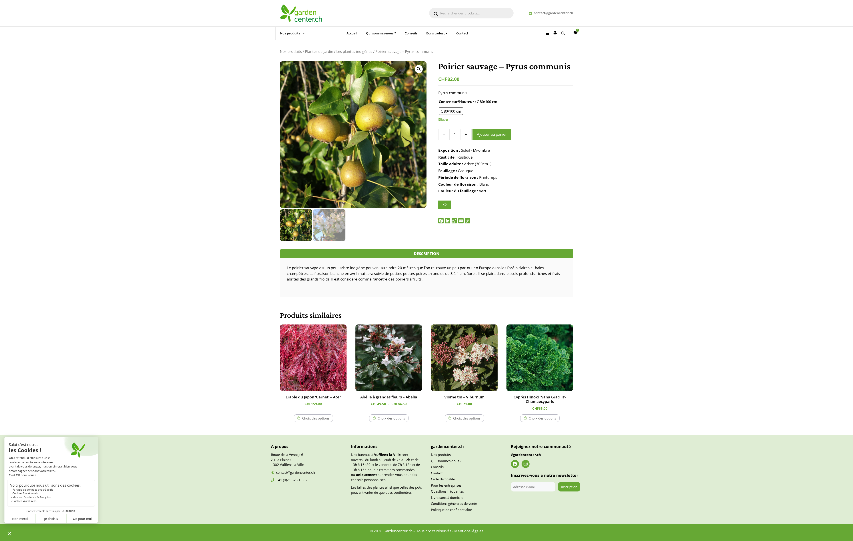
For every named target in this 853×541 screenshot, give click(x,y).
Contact (462, 33)
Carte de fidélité (443, 479)
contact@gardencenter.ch (553, 13)
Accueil (352, 33)
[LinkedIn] (447, 220)
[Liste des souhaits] (576, 33)
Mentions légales (468, 530)
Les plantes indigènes (354, 51)
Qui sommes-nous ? (381, 33)
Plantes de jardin (319, 51)
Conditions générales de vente (454, 503)
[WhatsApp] (454, 220)
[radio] (451, 111)
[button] (419, 69)
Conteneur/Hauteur (456, 101)
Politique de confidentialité (451, 509)
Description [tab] (426, 253)
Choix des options (315, 418)
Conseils (411, 33)
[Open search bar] (563, 33)
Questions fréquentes (447, 491)
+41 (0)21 (284, 480)
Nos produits (290, 33)
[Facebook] (441, 220)
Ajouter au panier (492, 134)
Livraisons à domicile (447, 497)
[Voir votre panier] (547, 33)
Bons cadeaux (436, 33)
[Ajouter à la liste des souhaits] (444, 205)
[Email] (461, 220)
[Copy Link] (467, 220)
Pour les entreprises (446, 485)
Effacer (443, 119)
